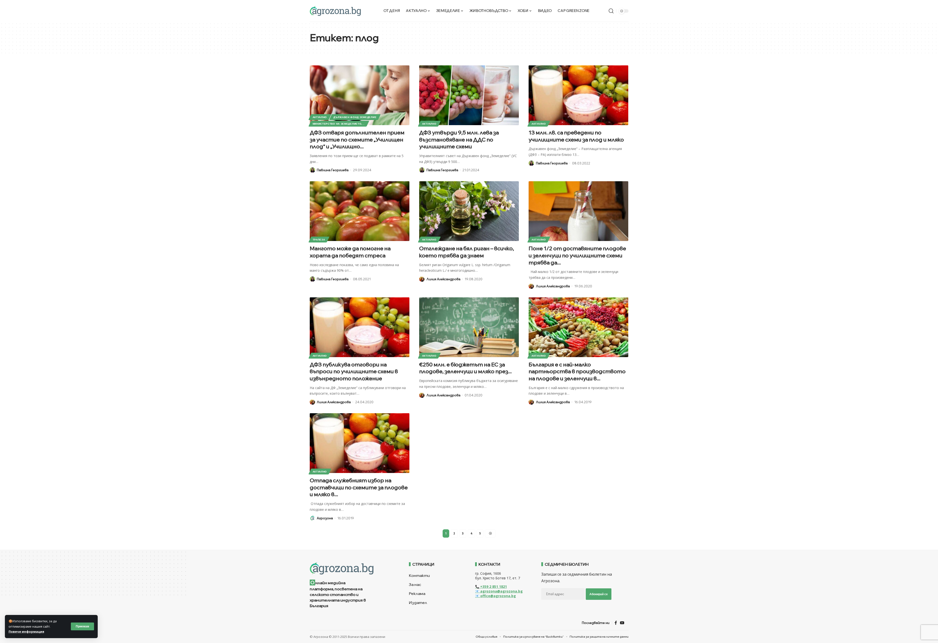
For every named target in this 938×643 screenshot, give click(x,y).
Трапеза (319, 239)
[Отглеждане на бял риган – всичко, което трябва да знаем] (469, 211)
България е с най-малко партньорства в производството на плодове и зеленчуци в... (577, 371)
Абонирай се (598, 594)
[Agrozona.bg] (335, 11)
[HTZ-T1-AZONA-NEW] (353, 568)
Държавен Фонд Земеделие (354, 117)
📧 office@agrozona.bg (495, 595)
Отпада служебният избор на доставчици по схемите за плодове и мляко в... (359, 487)
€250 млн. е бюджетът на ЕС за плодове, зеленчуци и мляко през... (465, 368)
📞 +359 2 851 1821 (491, 586)
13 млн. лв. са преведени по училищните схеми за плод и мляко (576, 136)
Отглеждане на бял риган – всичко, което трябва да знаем (466, 252)
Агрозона (325, 518)
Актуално (320, 117)
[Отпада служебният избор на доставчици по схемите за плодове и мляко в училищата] (359, 443)
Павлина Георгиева (333, 170)
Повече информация (26, 631)
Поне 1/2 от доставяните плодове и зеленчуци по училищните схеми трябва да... (577, 255)
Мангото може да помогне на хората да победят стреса (350, 252)
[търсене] (611, 11)
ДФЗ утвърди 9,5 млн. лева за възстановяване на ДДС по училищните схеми (459, 139)
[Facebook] (615, 623)
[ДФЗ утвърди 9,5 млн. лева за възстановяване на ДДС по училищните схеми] (469, 95)
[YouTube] (622, 623)
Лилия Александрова (443, 279)
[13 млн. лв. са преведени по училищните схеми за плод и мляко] (578, 95)
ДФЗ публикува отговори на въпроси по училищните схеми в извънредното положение (354, 371)
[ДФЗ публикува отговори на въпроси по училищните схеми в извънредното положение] (359, 327)
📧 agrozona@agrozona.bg (499, 591)
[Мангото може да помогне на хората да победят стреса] (359, 211)
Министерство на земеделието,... (339, 123)
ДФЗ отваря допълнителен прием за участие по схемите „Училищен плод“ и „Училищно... (357, 139)
